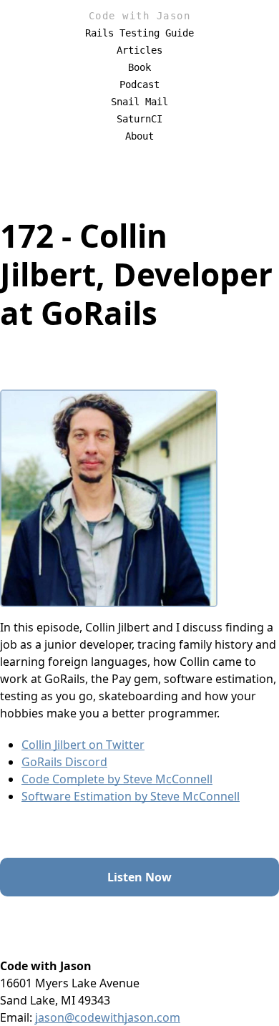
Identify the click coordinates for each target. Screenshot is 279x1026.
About (139, 136)
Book (139, 67)
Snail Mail (139, 101)
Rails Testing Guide (139, 33)
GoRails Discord (64, 762)
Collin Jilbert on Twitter (83, 744)
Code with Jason (140, 15)
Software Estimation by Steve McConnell (130, 796)
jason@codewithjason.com (107, 1017)
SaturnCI (139, 119)
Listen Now (139, 877)
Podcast (139, 84)
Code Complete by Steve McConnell (116, 779)
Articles (139, 50)
